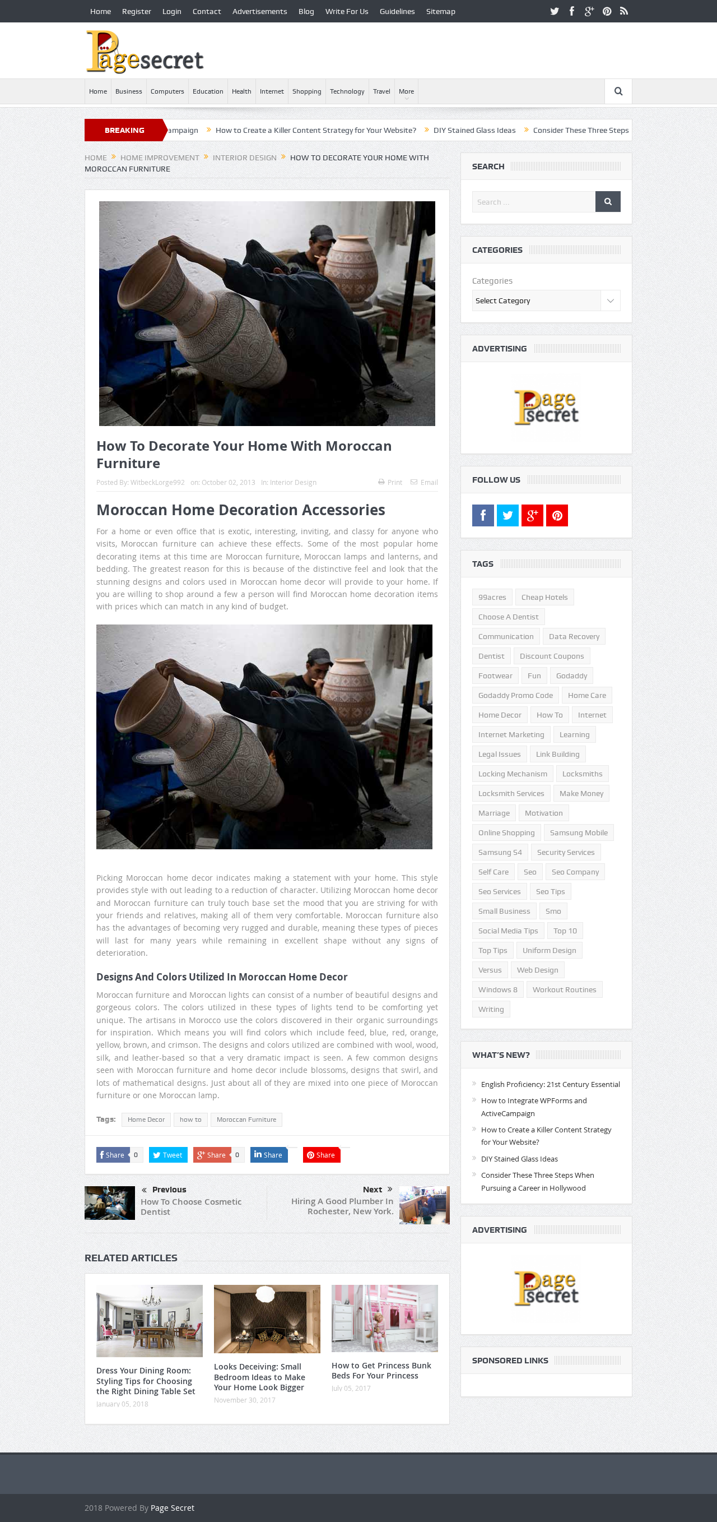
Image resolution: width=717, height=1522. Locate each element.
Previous (169, 1190)
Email (429, 482)
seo (530, 871)
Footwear (495, 675)
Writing (491, 1009)
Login (171, 11)
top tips (493, 950)
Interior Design (293, 482)
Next (372, 1190)
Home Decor (146, 1119)
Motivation (544, 812)
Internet (272, 91)
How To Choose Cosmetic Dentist (191, 1207)
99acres (492, 597)
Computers (167, 91)
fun (534, 675)
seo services (499, 891)
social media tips (508, 930)
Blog (306, 11)
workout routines (565, 989)
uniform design (549, 950)
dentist (491, 655)
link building (558, 754)
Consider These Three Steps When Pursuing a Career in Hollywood (595, 130)
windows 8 (498, 989)
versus (490, 969)
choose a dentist (508, 616)
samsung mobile (579, 832)
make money (581, 793)
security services (566, 852)
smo (553, 910)
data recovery (574, 636)
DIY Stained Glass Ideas (423, 130)
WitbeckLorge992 (158, 482)
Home (100, 11)
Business (128, 91)
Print (395, 482)
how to (191, 1119)
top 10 (565, 930)
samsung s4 (500, 852)
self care (493, 871)
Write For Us (347, 11)
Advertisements (259, 11)
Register (136, 11)
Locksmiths (582, 773)
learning (575, 734)
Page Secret (172, 1507)
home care (587, 695)
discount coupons (552, 655)
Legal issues (499, 754)
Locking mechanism (512, 773)
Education (208, 91)
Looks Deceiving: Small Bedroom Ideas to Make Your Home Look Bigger (259, 1376)
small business (504, 910)
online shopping (506, 832)
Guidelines (397, 11)
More (406, 91)
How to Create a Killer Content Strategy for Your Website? (264, 130)
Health (242, 91)
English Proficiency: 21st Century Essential (550, 1084)
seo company (575, 871)
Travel (381, 91)
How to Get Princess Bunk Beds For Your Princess (381, 1370)
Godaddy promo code (515, 695)
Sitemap (440, 11)
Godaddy (571, 675)
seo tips (550, 891)
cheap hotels (545, 597)
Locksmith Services (511, 793)
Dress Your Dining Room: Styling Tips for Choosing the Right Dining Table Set (145, 1380)
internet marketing (511, 734)
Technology (347, 91)
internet (592, 714)
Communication (506, 636)
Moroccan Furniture (246, 1119)
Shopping (307, 91)
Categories (492, 281)
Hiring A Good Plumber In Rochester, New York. (342, 1206)
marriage (494, 812)
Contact (207, 11)
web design (537, 969)
